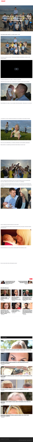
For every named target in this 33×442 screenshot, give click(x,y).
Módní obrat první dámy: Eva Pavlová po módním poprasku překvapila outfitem (16, 349)
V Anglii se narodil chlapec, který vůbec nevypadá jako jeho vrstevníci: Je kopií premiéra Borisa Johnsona (27, 298)
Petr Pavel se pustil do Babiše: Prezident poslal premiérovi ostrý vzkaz (15, 389)
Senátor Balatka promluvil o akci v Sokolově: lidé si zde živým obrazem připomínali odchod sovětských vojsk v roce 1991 (27, 312)
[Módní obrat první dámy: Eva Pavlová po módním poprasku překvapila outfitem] (16, 344)
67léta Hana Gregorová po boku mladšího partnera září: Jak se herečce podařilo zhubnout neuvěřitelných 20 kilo (10, 283)
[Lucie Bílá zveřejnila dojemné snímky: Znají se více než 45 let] (16, 306)
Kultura (2, 353)
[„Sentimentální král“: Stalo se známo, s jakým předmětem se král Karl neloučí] (6, 292)
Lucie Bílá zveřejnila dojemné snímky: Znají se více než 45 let (16, 311)
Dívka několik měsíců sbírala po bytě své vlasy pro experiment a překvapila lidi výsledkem (16, 298)
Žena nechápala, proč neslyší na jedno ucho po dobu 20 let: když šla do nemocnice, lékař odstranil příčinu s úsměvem (5, 312)
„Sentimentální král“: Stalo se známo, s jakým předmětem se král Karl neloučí (5, 298)
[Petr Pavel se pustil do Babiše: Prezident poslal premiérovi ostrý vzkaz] (16, 383)
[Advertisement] (16, 111)
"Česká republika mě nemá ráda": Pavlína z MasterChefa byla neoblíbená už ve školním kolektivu (23, 283)
